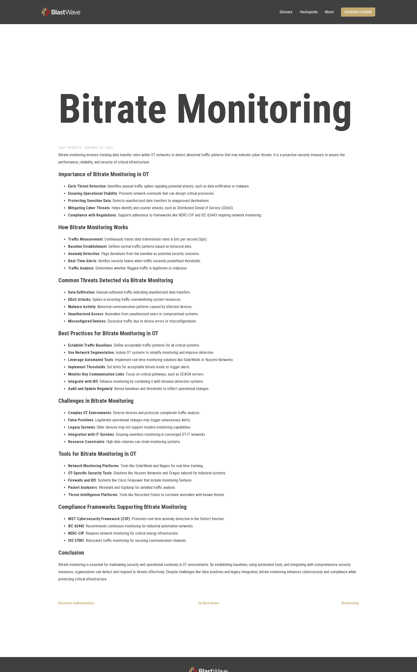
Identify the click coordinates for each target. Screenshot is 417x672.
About (329, 12)
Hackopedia (309, 12)
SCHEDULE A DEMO (358, 12)
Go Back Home (208, 603)
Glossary (286, 12)
